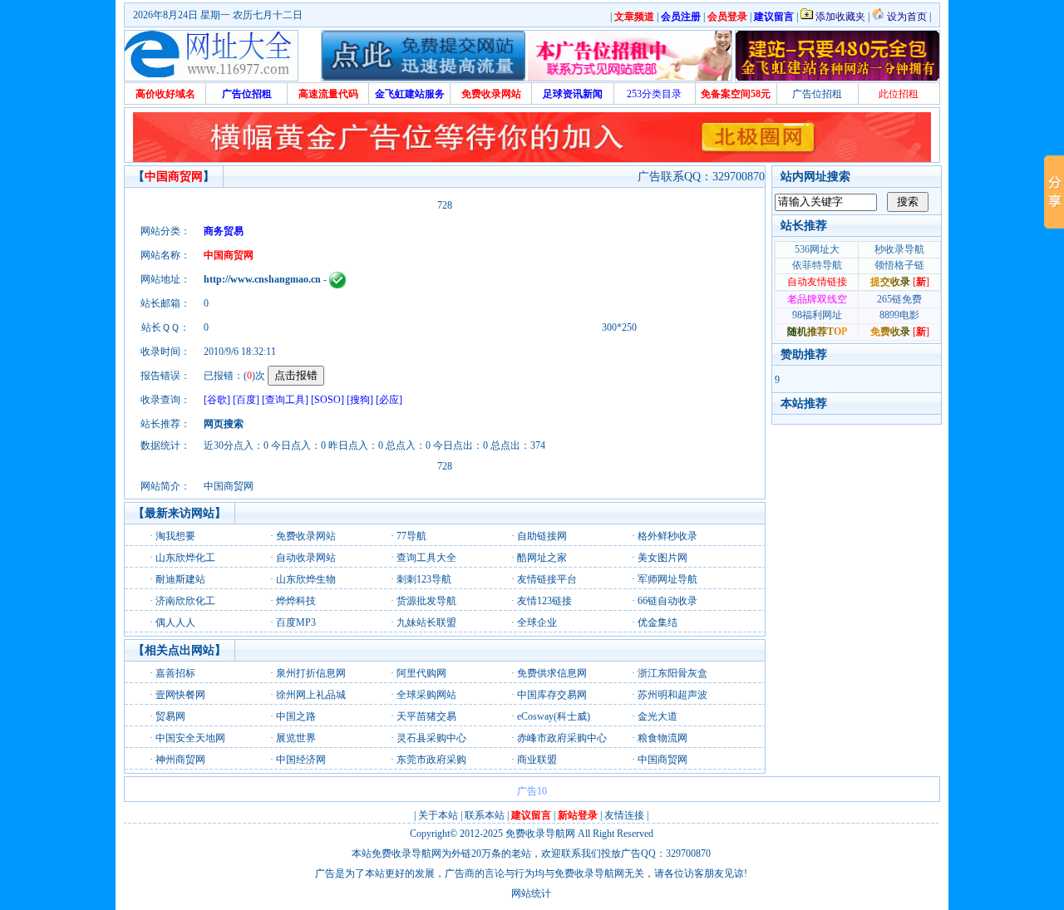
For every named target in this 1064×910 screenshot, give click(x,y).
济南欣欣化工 (185, 601)
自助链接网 (542, 536)
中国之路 (296, 716)
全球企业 (537, 622)
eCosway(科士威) (553, 716)
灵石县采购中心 (431, 738)
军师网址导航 (667, 579)
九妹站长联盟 (426, 622)
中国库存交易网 (552, 695)
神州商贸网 (180, 759)
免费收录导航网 (540, 833)
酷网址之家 (542, 557)
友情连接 (624, 815)
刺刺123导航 (424, 579)
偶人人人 (175, 622)
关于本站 (438, 815)
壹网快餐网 (180, 695)
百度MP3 (296, 622)
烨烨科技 (296, 601)
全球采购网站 (426, 695)
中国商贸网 (662, 759)
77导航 (411, 536)
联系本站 (485, 815)
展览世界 (296, 738)
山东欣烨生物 (306, 579)
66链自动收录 (667, 601)
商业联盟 (537, 759)
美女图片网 (662, 557)
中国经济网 (301, 759)
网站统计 (531, 893)
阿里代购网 (421, 673)
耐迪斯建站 (180, 579)
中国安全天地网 (190, 738)
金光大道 (657, 716)
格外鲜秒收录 (667, 536)
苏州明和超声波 (672, 695)
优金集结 (657, 622)
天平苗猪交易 (426, 716)
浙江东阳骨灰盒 (672, 673)
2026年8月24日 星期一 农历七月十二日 (218, 15)
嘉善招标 (175, 673)
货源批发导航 (426, 601)
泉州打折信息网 (311, 673)
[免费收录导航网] (211, 55)
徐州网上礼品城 (311, 695)
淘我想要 (175, 536)
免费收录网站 (306, 536)
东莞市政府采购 (431, 759)
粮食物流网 (662, 738)
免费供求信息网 (552, 673)
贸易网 (170, 716)
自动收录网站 (306, 557)
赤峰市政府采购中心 (562, 738)
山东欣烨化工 (185, 557)
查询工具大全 (426, 557)
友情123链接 (544, 601)
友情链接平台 (547, 579)
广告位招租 (817, 94)
